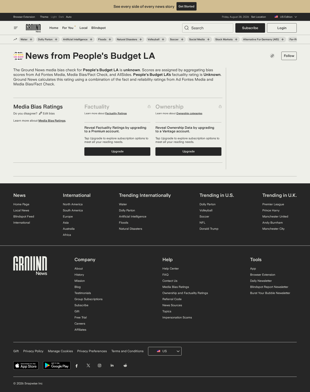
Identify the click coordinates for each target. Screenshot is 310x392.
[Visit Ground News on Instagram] (99, 365)
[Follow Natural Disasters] (141, 39)
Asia (66, 222)
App (253, 268)
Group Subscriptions (88, 299)
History (79, 274)
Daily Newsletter (261, 280)
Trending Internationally (145, 195)
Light (54, 16)
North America (73, 204)
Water (23, 39)
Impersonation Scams (177, 317)
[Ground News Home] (33, 28)
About (78, 268)
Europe (68, 216)
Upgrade (117, 151)
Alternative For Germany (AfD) (261, 39)
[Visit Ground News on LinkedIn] (112, 365)
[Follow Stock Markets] (236, 39)
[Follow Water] (31, 39)
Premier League (273, 204)
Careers (79, 323)
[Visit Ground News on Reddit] (125, 365)
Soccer (174, 39)
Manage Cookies (60, 351)
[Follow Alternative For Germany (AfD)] (282, 39)
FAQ (165, 274)
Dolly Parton (45, 39)
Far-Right (295, 39)
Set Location (258, 16)
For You (67, 28)
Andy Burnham (272, 222)
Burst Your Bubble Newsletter (270, 293)
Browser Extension (24, 16)
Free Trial (80, 317)
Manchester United (275, 216)
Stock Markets (224, 39)
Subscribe (250, 28)
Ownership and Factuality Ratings (185, 293)
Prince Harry (270, 210)
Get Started (186, 6)
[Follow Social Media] (208, 39)
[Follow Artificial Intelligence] (91, 39)
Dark (61, 16)
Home (53, 28)
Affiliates (80, 329)
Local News (21, 210)
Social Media (197, 39)
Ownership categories (189, 113)
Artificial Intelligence (75, 39)
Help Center (170, 268)
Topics (166, 311)
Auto (68, 16)
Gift (76, 311)
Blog (77, 287)
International (21, 222)
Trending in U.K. (279, 195)
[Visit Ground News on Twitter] (88, 365)
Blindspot (98, 28)
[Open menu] (15, 27)
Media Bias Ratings (51, 120)
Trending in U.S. (216, 195)
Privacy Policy (33, 351)
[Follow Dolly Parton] (56, 39)
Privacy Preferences (92, 351)
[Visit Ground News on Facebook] (76, 365)
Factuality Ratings (116, 113)
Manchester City (273, 228)
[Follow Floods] (110, 39)
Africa (67, 234)
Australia (69, 228)
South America (73, 210)
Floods (102, 39)
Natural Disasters (127, 39)
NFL (202, 222)
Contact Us (169, 280)
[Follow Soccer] (182, 39)
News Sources (172, 305)
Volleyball (153, 39)
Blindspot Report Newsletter (269, 287)
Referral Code (172, 299)
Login (281, 28)
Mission (79, 280)
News (19, 195)
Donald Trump (208, 228)
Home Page (21, 204)
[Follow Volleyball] (163, 39)
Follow (289, 56)
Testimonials (82, 293)
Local (84, 28)
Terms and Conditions (127, 351)
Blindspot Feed (23, 216)
